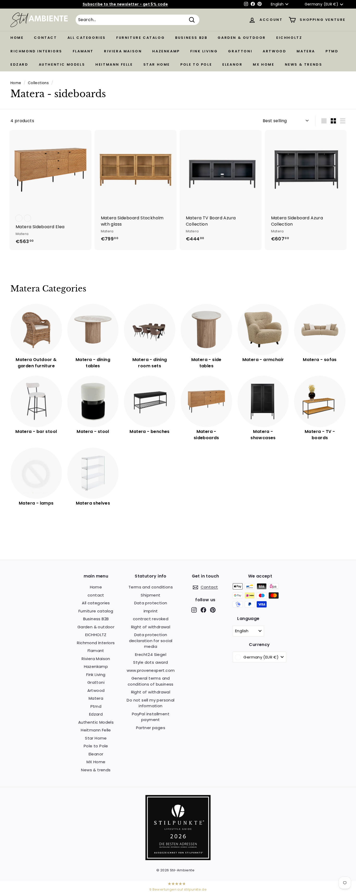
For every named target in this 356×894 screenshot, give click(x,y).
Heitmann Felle (114, 64)
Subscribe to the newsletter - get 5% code (125, 4)
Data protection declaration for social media (151, 640)
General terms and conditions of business (151, 681)
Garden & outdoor (242, 37)
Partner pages (150, 727)
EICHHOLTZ (289, 37)
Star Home (156, 64)
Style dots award (150, 662)
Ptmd (332, 51)
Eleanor (232, 64)
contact (45, 37)
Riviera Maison (123, 51)
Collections (38, 82)
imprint (151, 611)
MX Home (263, 64)
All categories (86, 37)
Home (16, 37)
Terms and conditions (150, 587)
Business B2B (191, 37)
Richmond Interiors (36, 51)
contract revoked (150, 619)
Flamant (83, 51)
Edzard (19, 64)
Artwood (274, 51)
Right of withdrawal (150, 627)
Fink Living (204, 51)
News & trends (303, 64)
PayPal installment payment (150, 717)
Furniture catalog (140, 37)
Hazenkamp (166, 51)
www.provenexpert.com (151, 670)
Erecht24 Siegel (150, 654)
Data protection (150, 603)
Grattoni (240, 51)
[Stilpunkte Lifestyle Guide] (178, 858)
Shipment (150, 595)
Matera (306, 51)
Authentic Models (62, 64)
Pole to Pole (196, 64)
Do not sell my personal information (150, 703)
